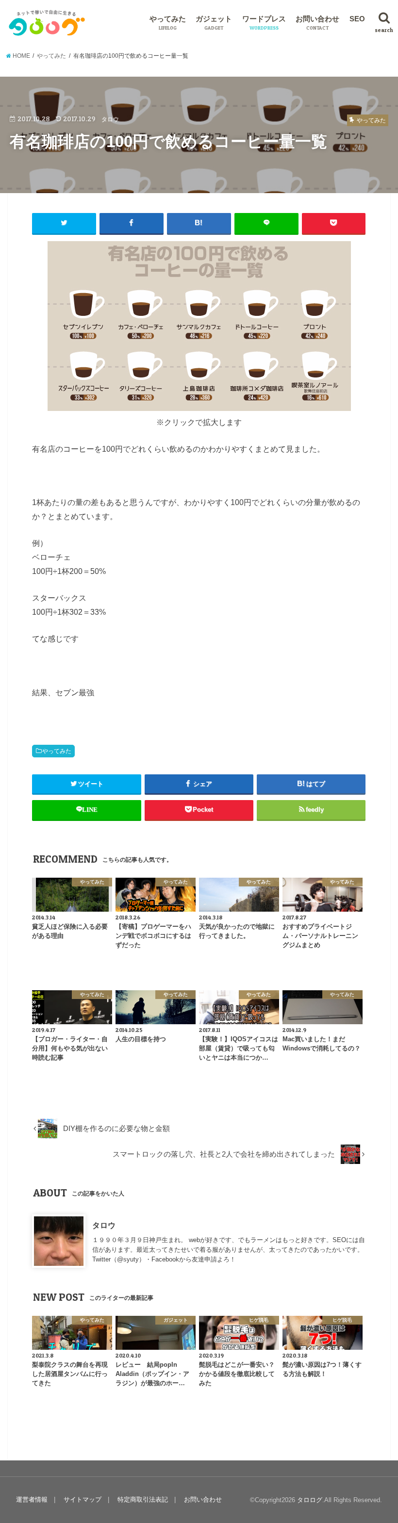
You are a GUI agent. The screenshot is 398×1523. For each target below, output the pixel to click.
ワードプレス (264, 23)
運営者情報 (32, 1499)
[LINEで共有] (266, 223)
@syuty (128, 1259)
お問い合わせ (317, 23)
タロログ (309, 1500)
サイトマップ (82, 1499)
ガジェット (214, 23)
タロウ (104, 1225)
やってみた (167, 23)
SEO (357, 19)
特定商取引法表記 (142, 1499)
